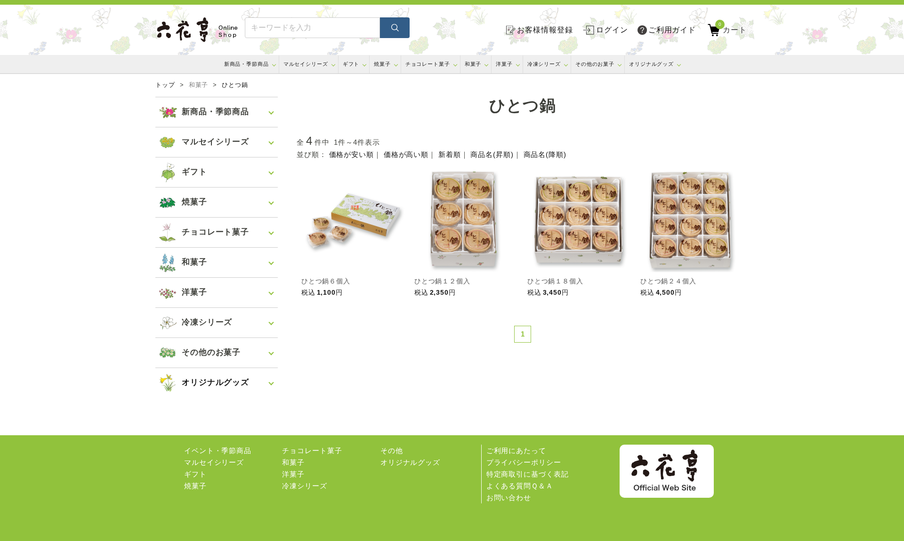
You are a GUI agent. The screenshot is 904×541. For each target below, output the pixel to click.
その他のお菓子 (594, 64)
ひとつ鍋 (235, 85)
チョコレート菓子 (427, 64)
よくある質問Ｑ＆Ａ (519, 486)
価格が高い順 (406, 154)
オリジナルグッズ (651, 64)
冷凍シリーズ (544, 64)
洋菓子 (504, 64)
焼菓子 (382, 64)
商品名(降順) (545, 154)
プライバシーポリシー (523, 462)
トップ (165, 85)
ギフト (351, 64)
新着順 (449, 154)
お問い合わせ (508, 498)
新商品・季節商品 (246, 64)
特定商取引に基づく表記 (527, 474)
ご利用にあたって (516, 451)
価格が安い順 (351, 154)
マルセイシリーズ (305, 64)
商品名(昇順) (491, 154)
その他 (391, 451)
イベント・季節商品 (217, 451)
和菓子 (473, 64)
